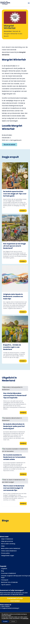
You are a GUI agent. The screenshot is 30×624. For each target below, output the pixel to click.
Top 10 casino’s (6, 584)
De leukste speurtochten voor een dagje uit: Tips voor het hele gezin (14, 193)
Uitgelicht (4, 568)
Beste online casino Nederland (10, 548)
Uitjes (3, 546)
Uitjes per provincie (7, 541)
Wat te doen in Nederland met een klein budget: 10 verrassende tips (13, 488)
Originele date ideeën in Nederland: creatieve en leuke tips (13, 296)
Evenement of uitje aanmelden (15, 599)
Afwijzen (13, 621)
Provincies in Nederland (8, 573)
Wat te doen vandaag (8, 544)
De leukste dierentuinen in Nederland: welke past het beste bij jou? (14, 426)
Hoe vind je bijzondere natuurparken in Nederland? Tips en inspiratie (15, 395)
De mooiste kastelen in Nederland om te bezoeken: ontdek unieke (14, 457)
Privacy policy (5, 553)
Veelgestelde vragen (7, 555)
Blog (2, 571)
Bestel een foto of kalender (9, 582)
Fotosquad (4, 580)
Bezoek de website (9, 144)
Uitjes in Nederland (7, 539)
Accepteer (5, 621)
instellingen (25, 618)
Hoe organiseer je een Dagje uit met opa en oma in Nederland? (14, 246)
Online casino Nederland (8, 551)
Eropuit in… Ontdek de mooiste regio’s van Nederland (12, 347)
